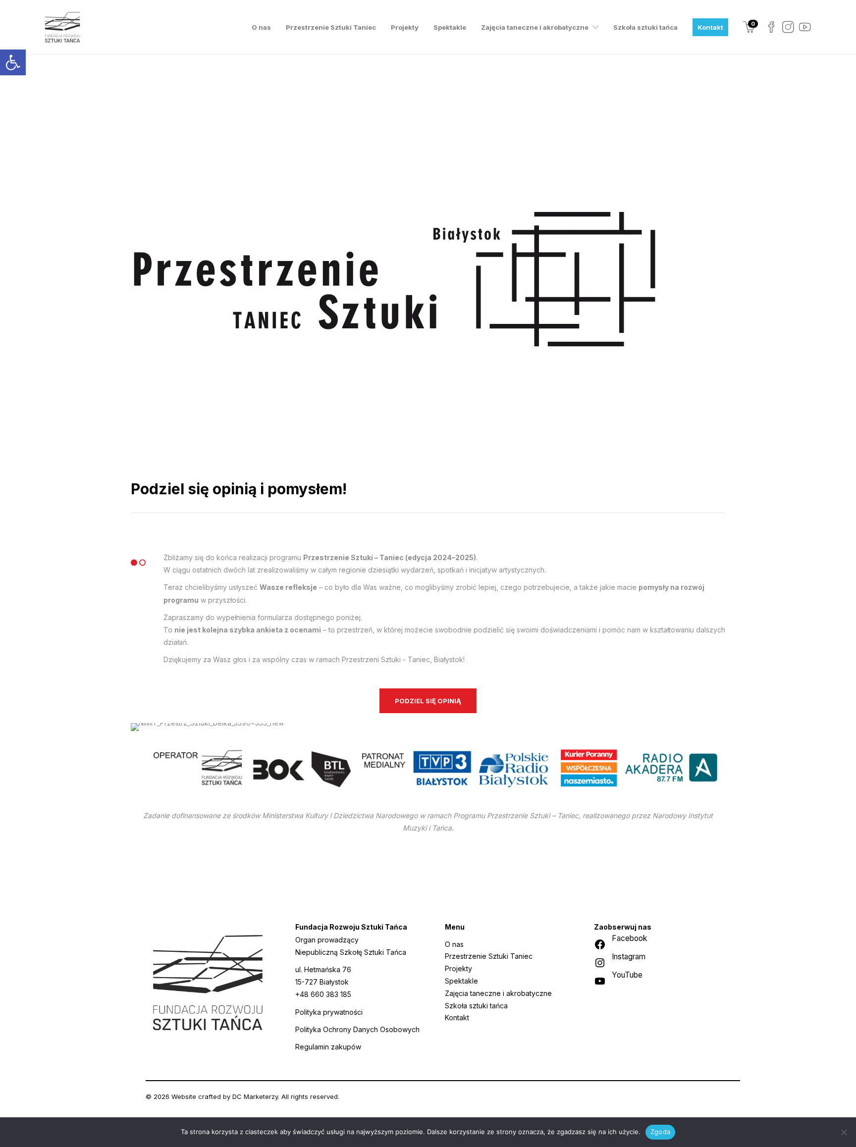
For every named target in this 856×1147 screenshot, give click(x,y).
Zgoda (660, 1132)
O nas (261, 27)
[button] (13, 62)
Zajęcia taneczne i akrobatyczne (534, 27)
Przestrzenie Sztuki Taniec (331, 27)
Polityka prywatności (329, 1012)
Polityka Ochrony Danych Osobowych (357, 1029)
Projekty (405, 27)
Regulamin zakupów (328, 1047)
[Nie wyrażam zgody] (844, 1132)
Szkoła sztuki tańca (645, 27)
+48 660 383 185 (323, 994)
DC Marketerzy (255, 1096)
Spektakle (449, 27)
